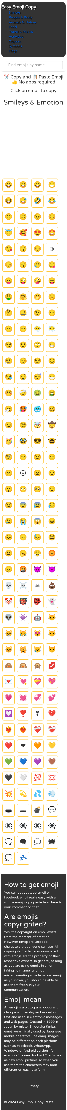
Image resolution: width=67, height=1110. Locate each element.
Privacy (33, 1086)
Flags (13, 51)
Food (13, 27)
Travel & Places (21, 32)
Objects (15, 41)
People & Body (20, 17)
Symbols (15, 46)
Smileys (15, 12)
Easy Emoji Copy (18, 7)
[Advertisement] (33, 141)
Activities (16, 36)
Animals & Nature (22, 22)
